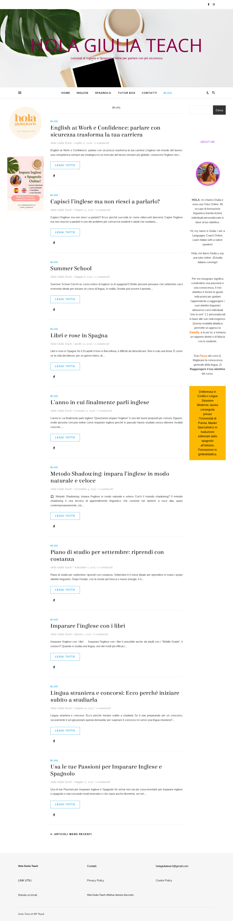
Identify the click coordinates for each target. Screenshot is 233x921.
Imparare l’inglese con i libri (87, 626)
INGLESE (82, 92)
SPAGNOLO (103, 92)
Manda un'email (27, 894)
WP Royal (38, 914)
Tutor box (126, 92)
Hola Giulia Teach (61, 143)
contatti (149, 92)
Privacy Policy (95, 880)
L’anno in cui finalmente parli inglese (99, 402)
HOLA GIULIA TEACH (116, 45)
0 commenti (101, 143)
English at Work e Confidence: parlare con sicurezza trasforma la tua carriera (105, 131)
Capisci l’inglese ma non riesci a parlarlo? (105, 201)
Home (65, 92)
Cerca (219, 110)
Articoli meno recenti (72, 834)
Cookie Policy (164, 880)
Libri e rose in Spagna (79, 335)
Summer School (71, 268)
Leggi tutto (65, 165)
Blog (168, 92)
